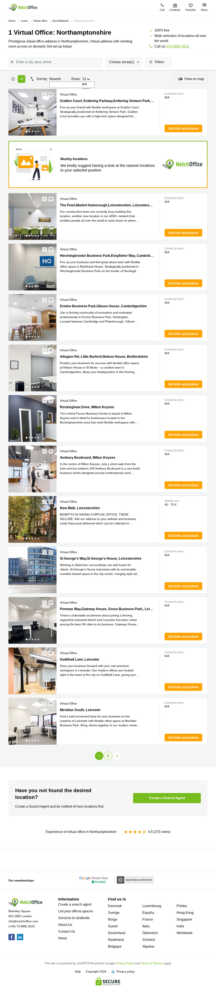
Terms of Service (152, 963)
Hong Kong (185, 912)
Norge (112, 919)
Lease (24, 21)
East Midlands (61, 21)
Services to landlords (74, 918)
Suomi (113, 926)
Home (11, 21)
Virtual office (40, 21)
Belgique (115, 946)
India (180, 926)
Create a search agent (74, 904)
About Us (65, 924)
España (148, 912)
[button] (43, 94)
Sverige (114, 912)
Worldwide (185, 933)
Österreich (150, 933)
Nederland (116, 939)
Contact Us (66, 931)
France (147, 919)
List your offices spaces (75, 911)
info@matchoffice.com (23, 921)
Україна (148, 946)
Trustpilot (13, 859)
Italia (146, 926)
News (62, 938)
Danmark (115, 906)
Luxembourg (151, 906)
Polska (182, 906)
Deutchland (116, 933)
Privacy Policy (125, 963)
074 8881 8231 (178, 46)
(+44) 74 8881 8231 (21, 926)
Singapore (184, 919)
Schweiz (148, 939)
